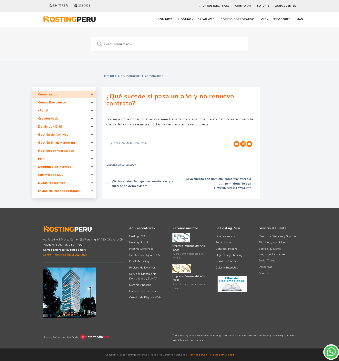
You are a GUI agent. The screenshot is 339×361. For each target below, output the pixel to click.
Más (300, 19)
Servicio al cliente (270, 249)
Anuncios (264, 273)
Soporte (263, 6)
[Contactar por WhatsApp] (331, 359)
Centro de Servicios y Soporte (277, 236)
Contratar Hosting (227, 249)
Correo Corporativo (237, 19)
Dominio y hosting (140, 285)
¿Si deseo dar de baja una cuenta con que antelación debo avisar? (142, 183)
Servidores (281, 19)
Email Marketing (139, 261)
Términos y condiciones (273, 242)
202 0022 (83, 5)
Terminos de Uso (197, 354)
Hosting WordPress (141, 249)
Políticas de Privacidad (221, 354)
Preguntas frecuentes (272, 254)
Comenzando (154, 76)
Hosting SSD (137, 236)
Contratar (243, 6)
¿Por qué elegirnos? (214, 6)
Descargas (265, 267)
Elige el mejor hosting (229, 255)
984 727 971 (60, 5)
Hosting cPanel (138, 242)
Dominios (165, 19)
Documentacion (129, 76)
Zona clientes (224, 242)
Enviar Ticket (267, 260)
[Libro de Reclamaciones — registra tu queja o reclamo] (232, 284)
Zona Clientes (285, 6)
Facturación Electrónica (143, 291)
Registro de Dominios (142, 267)
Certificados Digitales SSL (145, 255)
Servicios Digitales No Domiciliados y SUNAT (143, 276)
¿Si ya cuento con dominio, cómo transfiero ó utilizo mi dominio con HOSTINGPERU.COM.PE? (217, 183)
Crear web (206, 19)
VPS (263, 19)
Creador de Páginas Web (145, 297)
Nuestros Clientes (227, 261)
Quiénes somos (225, 236)
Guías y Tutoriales (227, 267)
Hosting (184, 19)
